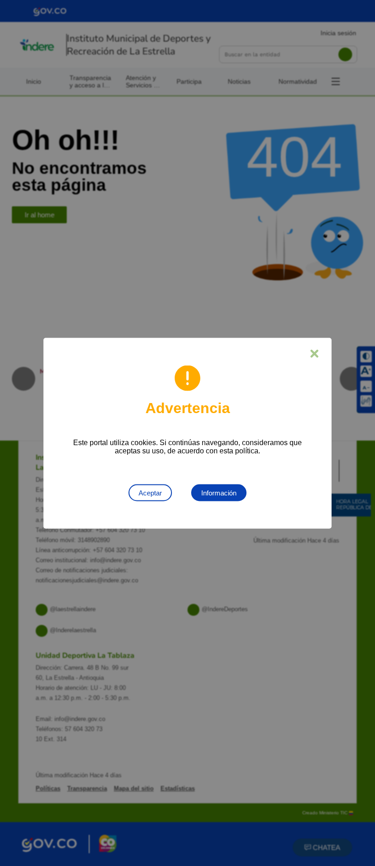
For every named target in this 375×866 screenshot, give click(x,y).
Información (218, 492)
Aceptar (150, 492)
